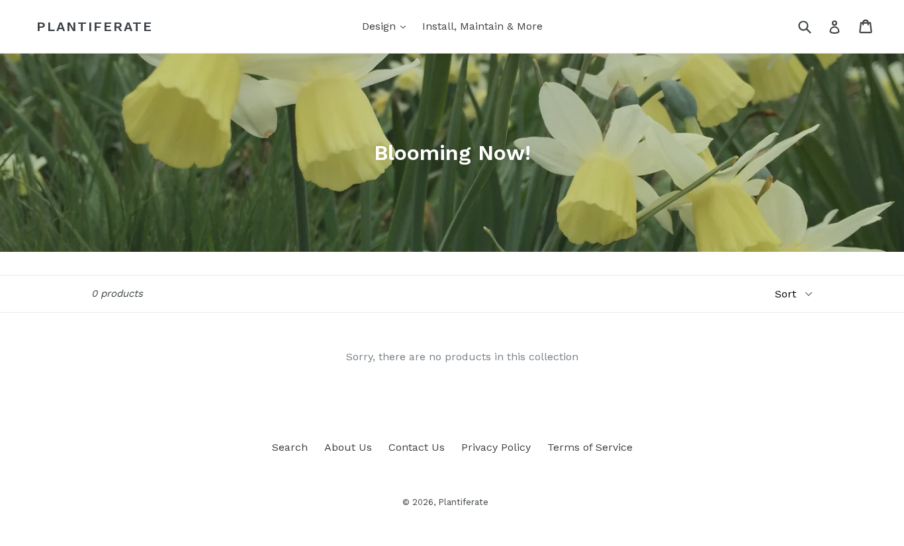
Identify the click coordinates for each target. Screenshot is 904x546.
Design (387, 25)
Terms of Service (590, 447)
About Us (348, 447)
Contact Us (416, 447)
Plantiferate (94, 26)
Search (290, 447)
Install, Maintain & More (482, 26)
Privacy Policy (496, 447)
